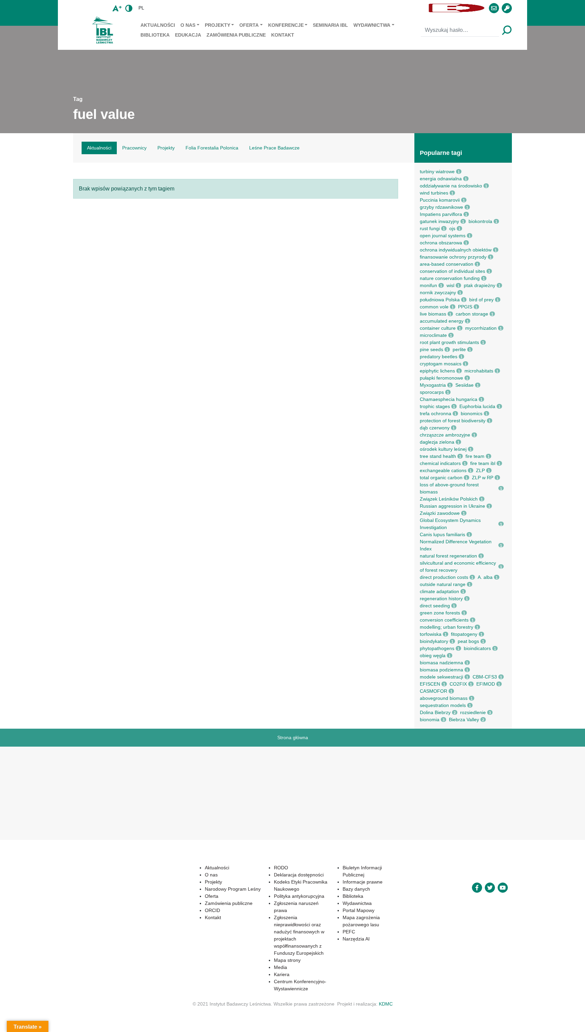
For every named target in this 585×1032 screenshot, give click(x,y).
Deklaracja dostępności (299, 874)
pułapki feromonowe (441, 378)
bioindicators (477, 648)
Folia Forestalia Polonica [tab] (212, 147)
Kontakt (282, 35)
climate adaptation (439, 591)
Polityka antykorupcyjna (299, 896)
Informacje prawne (363, 882)
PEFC (349, 931)
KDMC (386, 1004)
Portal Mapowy (358, 910)
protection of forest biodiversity (452, 420)
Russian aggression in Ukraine (452, 506)
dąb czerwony (435, 427)
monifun (428, 285)
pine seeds (431, 349)
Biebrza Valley (464, 719)
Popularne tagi (441, 152)
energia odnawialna (441, 178)
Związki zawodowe (440, 513)
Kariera (281, 974)
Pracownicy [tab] (134, 147)
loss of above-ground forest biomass (449, 488)
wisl (450, 285)
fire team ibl (482, 463)
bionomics (471, 413)
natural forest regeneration (448, 556)
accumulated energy (441, 321)
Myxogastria (433, 385)
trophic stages (435, 406)
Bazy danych (356, 889)
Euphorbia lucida (477, 406)
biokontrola (480, 221)
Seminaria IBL (330, 25)
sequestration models (443, 705)
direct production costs (444, 577)
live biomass (433, 314)
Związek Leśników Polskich (449, 499)
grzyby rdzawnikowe (441, 207)
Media (280, 967)
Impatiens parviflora (441, 214)
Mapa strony (287, 960)
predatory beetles (438, 356)
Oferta (249, 25)
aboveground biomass (444, 698)
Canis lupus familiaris (442, 534)
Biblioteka (155, 35)
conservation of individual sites (452, 271)
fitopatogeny (464, 634)
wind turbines (434, 193)
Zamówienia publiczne (236, 35)
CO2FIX (458, 684)
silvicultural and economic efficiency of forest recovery (458, 566)
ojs (452, 228)
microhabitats (478, 370)
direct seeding (435, 605)
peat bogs (468, 641)
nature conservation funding (450, 278)
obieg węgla (433, 655)
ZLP (480, 470)
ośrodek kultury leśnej (443, 449)
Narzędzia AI (356, 939)
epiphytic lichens (437, 370)
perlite (459, 349)
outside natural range (442, 584)
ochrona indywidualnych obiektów (456, 249)
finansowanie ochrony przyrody (453, 257)
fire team (474, 456)
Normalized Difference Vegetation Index (456, 545)
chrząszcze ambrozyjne (445, 435)
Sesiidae (464, 385)
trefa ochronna (435, 413)
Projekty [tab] (166, 147)
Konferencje (286, 25)
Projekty (217, 25)
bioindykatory (434, 641)
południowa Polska (440, 299)
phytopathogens (437, 648)
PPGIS (465, 306)
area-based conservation (446, 264)
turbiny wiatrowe (437, 171)
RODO (281, 867)
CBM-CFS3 (485, 677)
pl (141, 8)
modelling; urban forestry (446, 627)
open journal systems (442, 235)
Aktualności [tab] (99, 147)
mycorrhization (481, 328)
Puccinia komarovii (440, 200)
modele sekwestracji (441, 677)
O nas (187, 25)
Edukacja (188, 35)
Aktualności (157, 25)
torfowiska (430, 634)
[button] (287, 8)
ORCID (212, 910)
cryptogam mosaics (440, 363)
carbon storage (472, 314)
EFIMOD (485, 684)
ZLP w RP (482, 477)
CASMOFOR (433, 691)
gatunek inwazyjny (439, 221)
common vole (434, 306)
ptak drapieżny (479, 285)
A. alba (485, 577)
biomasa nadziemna (441, 662)
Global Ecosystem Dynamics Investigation (450, 524)
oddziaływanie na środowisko (451, 185)
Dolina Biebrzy (435, 712)
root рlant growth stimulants (449, 342)
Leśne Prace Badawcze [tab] (274, 147)
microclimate (433, 335)
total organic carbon (441, 477)
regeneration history (441, 598)
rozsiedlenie (473, 712)
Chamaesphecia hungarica (448, 399)
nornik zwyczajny (438, 292)
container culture (438, 328)
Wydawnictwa (371, 25)
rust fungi (430, 228)
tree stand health (438, 456)
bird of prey (481, 299)
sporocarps (432, 392)
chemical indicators (440, 463)
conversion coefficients (444, 620)
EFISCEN (430, 684)
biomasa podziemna (441, 669)
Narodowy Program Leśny (233, 889)
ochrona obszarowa (441, 242)
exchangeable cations (443, 470)
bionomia (429, 719)
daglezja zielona (437, 442)
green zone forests (440, 612)
